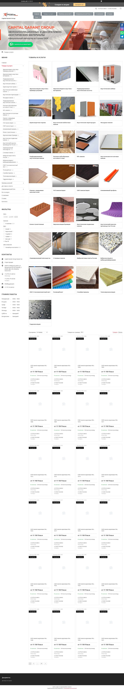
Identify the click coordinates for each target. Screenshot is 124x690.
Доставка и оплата (7, 186)
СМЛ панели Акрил (8, 126)
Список (120, 332)
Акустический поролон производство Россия (9, 144)
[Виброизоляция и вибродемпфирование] (111, 243)
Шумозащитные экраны (10, 87)
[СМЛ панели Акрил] (87, 175)
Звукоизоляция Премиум (10, 135)
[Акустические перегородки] (87, 108)
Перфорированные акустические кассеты (9, 79)
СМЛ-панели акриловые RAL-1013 (62, 475)
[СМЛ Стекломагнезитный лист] (40, 277)
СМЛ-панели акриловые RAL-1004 (86, 366)
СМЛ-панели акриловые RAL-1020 (38, 584)
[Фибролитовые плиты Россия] (87, 243)
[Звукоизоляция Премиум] (63, 209)
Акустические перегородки (10, 94)
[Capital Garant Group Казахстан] (10, 14)
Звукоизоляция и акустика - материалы (62, 89)
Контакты (4, 201)
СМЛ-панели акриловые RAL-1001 (38, 366)
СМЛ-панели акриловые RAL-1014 (86, 475)
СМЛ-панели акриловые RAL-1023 (86, 584)
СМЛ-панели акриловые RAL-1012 (38, 475)
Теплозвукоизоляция (9, 176)
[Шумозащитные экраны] (40, 108)
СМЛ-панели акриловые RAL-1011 (109, 421)
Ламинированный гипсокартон (8, 148)
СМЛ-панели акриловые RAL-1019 (109, 530)
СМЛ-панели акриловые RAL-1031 (109, 639)
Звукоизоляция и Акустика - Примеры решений (11, 70)
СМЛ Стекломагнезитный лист (40, 292)
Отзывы (109, 14)
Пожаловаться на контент (70, 688)
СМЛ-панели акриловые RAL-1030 (86, 639)
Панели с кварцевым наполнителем (9, 119)
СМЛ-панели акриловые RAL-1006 (38, 421)
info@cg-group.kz (9, 284)
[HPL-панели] (87, 141)
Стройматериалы (8, 173)
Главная (36, 14)
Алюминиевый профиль (9, 129)
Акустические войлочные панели (61, 123)
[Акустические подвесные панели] (87, 209)
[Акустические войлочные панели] (63, 108)
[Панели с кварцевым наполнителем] (40, 175)
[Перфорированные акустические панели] (40, 141)
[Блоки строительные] (40, 209)
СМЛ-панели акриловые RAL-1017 (62, 530)
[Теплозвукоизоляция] (111, 277)
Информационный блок (83, 14)
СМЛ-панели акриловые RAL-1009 (62, 421)
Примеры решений (65, 14)
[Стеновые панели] (63, 243)
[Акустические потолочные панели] (111, 141)
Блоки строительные (9, 132)
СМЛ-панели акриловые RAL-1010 (86, 421)
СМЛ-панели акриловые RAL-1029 (62, 639)
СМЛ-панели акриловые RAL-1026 (109, 584)
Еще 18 (7, 241)
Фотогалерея (5, 192)
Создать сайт (24, 1)
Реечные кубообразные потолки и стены (10, 106)
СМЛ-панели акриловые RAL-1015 (109, 475)
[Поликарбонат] (63, 277)
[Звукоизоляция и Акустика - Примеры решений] (40, 74)
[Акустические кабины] (111, 74)
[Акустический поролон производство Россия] (111, 209)
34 (41, 663)
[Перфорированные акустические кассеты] (87, 74)
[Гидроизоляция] (40, 309)
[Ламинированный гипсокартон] (40, 243)
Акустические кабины (9, 83)
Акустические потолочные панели (110, 157)
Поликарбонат (7, 170)
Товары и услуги (48, 14)
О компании (99, 14)
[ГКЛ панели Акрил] (63, 175)
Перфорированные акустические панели (9, 101)
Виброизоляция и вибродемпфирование (9, 161)
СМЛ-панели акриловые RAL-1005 (109, 366)
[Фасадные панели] (111, 108)
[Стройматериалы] (87, 277)
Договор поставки (7, 680)
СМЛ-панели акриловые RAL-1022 (62, 584)
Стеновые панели (8, 152)
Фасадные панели (8, 97)
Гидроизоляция (7, 179)
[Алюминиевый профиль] (111, 175)
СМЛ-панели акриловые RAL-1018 (86, 530)
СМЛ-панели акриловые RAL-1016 (38, 530)
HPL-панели (6, 110)
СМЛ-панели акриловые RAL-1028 (38, 639)
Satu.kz (70, 687)
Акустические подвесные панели (85, 225)
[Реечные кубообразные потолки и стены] (63, 141)
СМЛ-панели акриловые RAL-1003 (62, 366)
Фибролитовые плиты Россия (87, 258)
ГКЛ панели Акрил (8, 123)
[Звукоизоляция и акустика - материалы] (63, 74)
